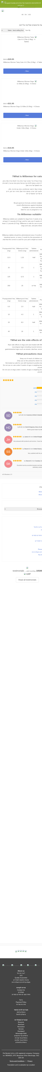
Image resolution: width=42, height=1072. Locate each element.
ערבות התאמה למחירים (21, 980)
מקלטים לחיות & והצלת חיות (21, 982)
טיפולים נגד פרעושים (21, 1035)
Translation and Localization (16, 1065)
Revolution (21, 1027)
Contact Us (21, 990)
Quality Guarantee (21, 978)
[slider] (8, 380)
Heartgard (21, 1031)
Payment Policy (21, 1002)
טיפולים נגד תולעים (21, 1040)
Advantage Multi (21, 1033)
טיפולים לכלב (21, 1012)
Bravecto (21, 1022)
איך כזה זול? (21, 973)
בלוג (21, 975)
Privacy (29, 1061)
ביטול (21, 1000)
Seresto (21, 1029)
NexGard (21, 1024)
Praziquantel (6, 248)
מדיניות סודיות (21, 1004)
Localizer (32, 1065)
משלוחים (21, 992)
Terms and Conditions (17, 1061)
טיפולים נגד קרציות (21, 1038)
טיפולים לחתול (21, 1014)
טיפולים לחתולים (21, 1042)
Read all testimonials (27, 580)
